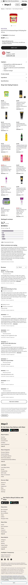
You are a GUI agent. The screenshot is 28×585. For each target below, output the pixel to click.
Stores (2, 469)
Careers (3, 484)
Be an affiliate (4, 513)
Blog (2, 488)
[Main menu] (2, 4)
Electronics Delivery (6, 457)
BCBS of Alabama (5, 556)
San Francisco (4, 526)
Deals (2, 476)
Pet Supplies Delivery (6, 455)
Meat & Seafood (5, 444)
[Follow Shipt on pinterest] (8, 559)
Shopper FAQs (4, 518)
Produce (3, 442)
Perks (2, 514)
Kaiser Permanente (5, 555)
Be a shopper (4, 509)
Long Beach (4, 547)
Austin (2, 524)
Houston (3, 530)
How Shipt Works (5, 467)
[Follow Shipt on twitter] (11, 559)
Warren (3, 543)
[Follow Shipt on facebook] (2, 559)
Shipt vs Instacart (5, 474)
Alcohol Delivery (5, 454)
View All (3, 446)
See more (18, 281)
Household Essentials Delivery (8, 459)
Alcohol (3, 437)
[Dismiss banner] (2, 1)
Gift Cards (3, 472)
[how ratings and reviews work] (9, 228)
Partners (3, 489)
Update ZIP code (10, 55)
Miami (2, 528)
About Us (3, 482)
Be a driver (3, 511)
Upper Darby (4, 545)
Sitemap (3, 491)
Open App (24, 1)
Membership (4, 471)
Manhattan (4, 531)
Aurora (2, 541)
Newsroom (3, 486)
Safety (2, 516)
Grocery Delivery (5, 452)
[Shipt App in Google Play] (14, 430)
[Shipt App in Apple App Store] (5, 430)
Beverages (3, 438)
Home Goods (4, 440)
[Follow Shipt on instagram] (5, 559)
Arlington (3, 539)
